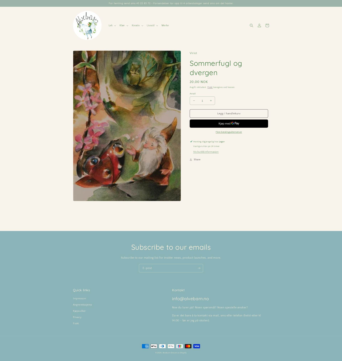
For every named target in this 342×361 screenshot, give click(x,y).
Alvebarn (166, 353)
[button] (112, 25)
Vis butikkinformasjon (206, 151)
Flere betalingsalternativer (229, 132)
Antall (193, 93)
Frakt (210, 87)
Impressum (79, 298)
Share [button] (197, 159)
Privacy (77, 317)
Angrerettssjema (82, 304)
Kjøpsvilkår (79, 311)
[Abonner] (199, 268)
